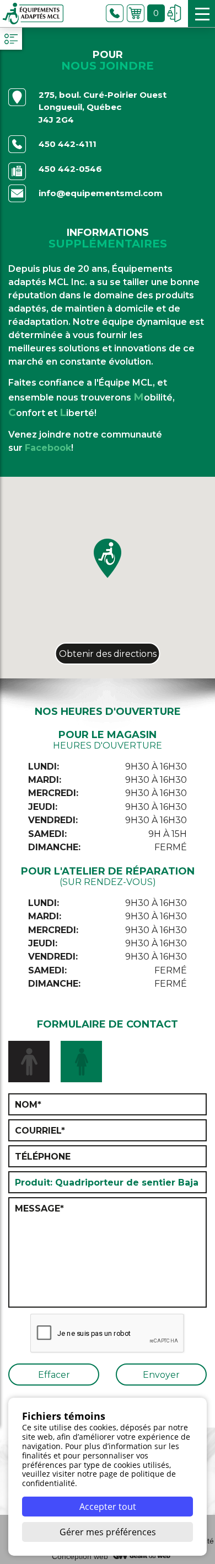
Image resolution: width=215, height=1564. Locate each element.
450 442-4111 (67, 144)
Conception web (80, 1556)
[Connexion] (174, 13)
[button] (107, 558)
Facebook (48, 448)
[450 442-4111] (114, 13)
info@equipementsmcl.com (101, 193)
